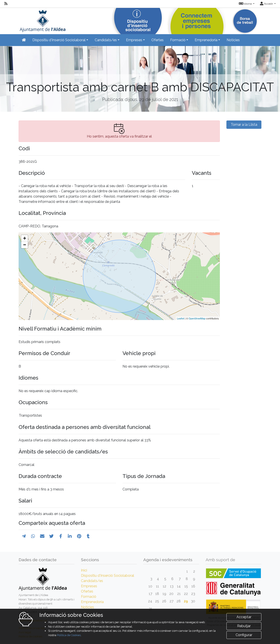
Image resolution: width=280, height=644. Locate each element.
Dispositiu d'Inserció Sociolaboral (107, 575)
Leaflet (180, 318)
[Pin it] (79, 536)
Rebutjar (244, 626)
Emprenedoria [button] (206, 40)
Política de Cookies (69, 635)
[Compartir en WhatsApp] (33, 536)
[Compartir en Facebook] (60, 536)
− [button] (24, 245)
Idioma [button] (247, 3)
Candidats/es (92, 581)
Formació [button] (178, 40)
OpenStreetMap (197, 318)
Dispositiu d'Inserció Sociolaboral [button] (59, 40)
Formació (88, 596)
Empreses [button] (134, 40)
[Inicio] (42, 20)
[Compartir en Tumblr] (88, 536)
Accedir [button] (268, 3)
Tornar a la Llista (244, 124)
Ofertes (157, 40)
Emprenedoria (92, 602)
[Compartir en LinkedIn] (70, 536)
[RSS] (5, 3)
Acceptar (243, 617)
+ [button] (24, 238)
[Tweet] (51, 536)
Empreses (89, 586)
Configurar (244, 635)
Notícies (233, 40)
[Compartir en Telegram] (24, 536)
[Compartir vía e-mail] (42, 536)
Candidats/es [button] (106, 40)
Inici (84, 570)
